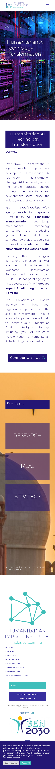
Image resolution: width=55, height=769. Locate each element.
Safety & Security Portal (15, 667)
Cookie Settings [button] (11, 763)
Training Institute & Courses (16, 675)
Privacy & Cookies (12, 663)
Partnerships (10, 655)
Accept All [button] (26, 763)
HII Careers (9, 647)
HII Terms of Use (12, 659)
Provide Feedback (12, 671)
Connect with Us (25, 358)
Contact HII (9, 651)
